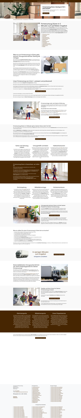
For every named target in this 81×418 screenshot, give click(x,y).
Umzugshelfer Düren (35, 399)
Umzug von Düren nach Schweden (56, 390)
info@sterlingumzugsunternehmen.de (21, 391)
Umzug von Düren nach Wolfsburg (56, 415)
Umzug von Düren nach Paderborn (56, 407)
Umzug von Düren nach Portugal (56, 399)
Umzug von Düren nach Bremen (19, 410)
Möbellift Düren (34, 402)
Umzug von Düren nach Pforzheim (56, 414)
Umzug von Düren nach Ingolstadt (56, 408)
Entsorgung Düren (35, 396)
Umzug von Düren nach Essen (18, 408)
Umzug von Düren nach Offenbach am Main (58, 409)
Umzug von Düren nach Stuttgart (19, 414)
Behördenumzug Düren (36, 400)
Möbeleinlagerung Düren (36, 393)
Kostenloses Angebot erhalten (40, 91)
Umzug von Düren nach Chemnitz (37, 409)
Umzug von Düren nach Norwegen (56, 388)
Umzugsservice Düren (35, 387)
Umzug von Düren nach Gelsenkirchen (38, 406)
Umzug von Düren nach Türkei (56, 391)
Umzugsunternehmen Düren (18, 1)
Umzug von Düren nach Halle (37, 410)
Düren (45, 45)
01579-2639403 (17, 390)
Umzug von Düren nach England (56, 392)
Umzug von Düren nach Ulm (55, 413)
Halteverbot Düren (35, 391)
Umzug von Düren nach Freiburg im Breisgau (39, 412)
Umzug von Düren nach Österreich (56, 397)
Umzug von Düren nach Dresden (19, 412)
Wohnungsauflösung (45, 37)
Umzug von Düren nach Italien (56, 394)
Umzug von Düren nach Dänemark (56, 398)
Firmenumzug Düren (35, 390)
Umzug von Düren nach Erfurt (37, 416)
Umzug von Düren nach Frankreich (56, 396)
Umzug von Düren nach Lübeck (37, 415)
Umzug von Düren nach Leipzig (19, 409)
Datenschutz (15, 397)
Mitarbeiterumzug (59, 111)
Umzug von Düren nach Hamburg (19, 415)
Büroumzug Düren (35, 388)
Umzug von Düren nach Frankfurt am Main (21, 416)
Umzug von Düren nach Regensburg (57, 406)
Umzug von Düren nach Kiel (36, 408)
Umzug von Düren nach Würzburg (56, 411)
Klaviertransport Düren (36, 392)
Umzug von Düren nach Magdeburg (38, 411)
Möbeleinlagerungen (45, 41)
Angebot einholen (46, 13)
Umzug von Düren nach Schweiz (56, 401)
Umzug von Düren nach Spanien (56, 400)
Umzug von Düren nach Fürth (55, 410)
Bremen (47, 113)
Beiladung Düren (35, 401)
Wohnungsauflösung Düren (36, 395)
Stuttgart (24, 189)
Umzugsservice (25, 19)
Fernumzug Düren (35, 389)
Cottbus (61, 147)
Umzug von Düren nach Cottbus (19, 411)
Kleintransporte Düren (36, 397)
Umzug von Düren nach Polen (56, 389)
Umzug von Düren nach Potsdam (19, 413)
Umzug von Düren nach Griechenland (57, 393)
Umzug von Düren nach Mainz (37, 414)
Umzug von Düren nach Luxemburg (56, 387)
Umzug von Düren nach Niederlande (57, 395)
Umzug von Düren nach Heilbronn (56, 412)
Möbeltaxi (45, 39)
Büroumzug (44, 40)
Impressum (15, 396)
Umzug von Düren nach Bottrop (56, 416)
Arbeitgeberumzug (44, 112)
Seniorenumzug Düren (36, 394)
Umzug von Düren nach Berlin (18, 406)
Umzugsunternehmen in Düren (30, 273)
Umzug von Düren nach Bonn (18, 407)
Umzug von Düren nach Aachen (37, 407)
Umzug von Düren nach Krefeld (37, 413)
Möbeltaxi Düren (35, 398)
